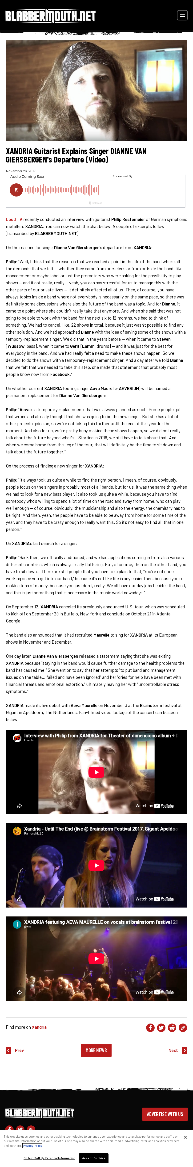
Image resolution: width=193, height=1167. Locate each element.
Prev (19, 1050)
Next (173, 1050)
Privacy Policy (32, 1146)
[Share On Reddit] (172, 1028)
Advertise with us (165, 1114)
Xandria (39, 1027)
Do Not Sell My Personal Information (49, 1158)
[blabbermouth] (50, 21)
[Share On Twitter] (161, 1028)
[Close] (185, 1137)
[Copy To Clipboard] (183, 1028)
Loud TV (14, 219)
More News (96, 1050)
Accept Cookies (93, 1158)
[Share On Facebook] (150, 1028)
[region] (96, 1148)
